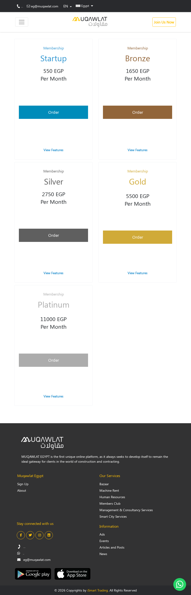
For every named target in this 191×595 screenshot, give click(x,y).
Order (53, 112)
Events (104, 541)
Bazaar (104, 484)
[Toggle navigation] (21, 22)
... (22, 6)
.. (23, 553)
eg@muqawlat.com (44, 6)
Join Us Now (164, 22)
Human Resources (112, 497)
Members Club (109, 503)
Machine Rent (109, 490)
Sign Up (22, 484)
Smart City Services (113, 516)
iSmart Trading (97, 590)
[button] (84, 5)
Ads (102, 534)
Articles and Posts (111, 547)
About (21, 490)
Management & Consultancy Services (126, 510)
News (103, 554)
